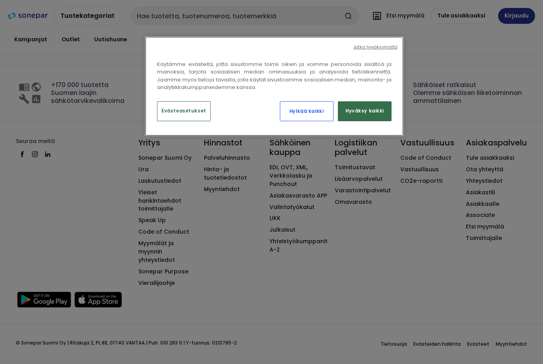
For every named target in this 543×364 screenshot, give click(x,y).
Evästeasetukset (183, 111)
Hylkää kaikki (306, 111)
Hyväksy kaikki (364, 111)
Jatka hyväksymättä (375, 47)
